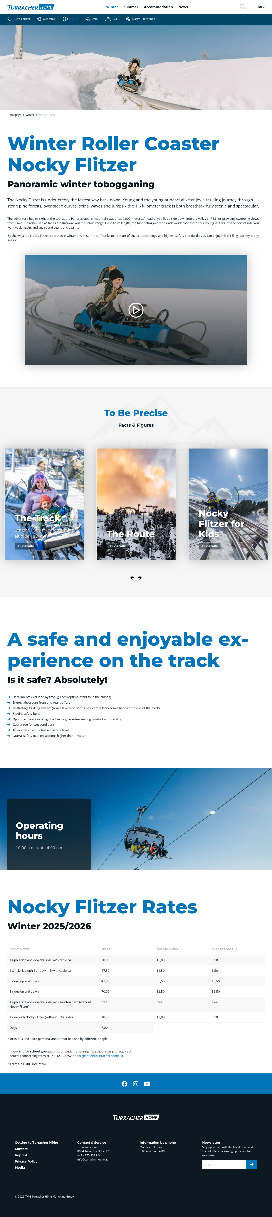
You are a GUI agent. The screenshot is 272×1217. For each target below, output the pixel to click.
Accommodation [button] (158, 7)
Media (20, 1167)
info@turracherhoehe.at (92, 1159)
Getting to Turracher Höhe (36, 1142)
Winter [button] (112, 7)
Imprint (21, 1155)
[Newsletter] (251, 1164)
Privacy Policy (26, 1161)
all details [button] (26, 546)
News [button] (183, 7)
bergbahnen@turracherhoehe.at (99, 1056)
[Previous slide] (132, 578)
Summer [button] (131, 7)
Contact (21, 1149)
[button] (242, 6)
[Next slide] (139, 578)
